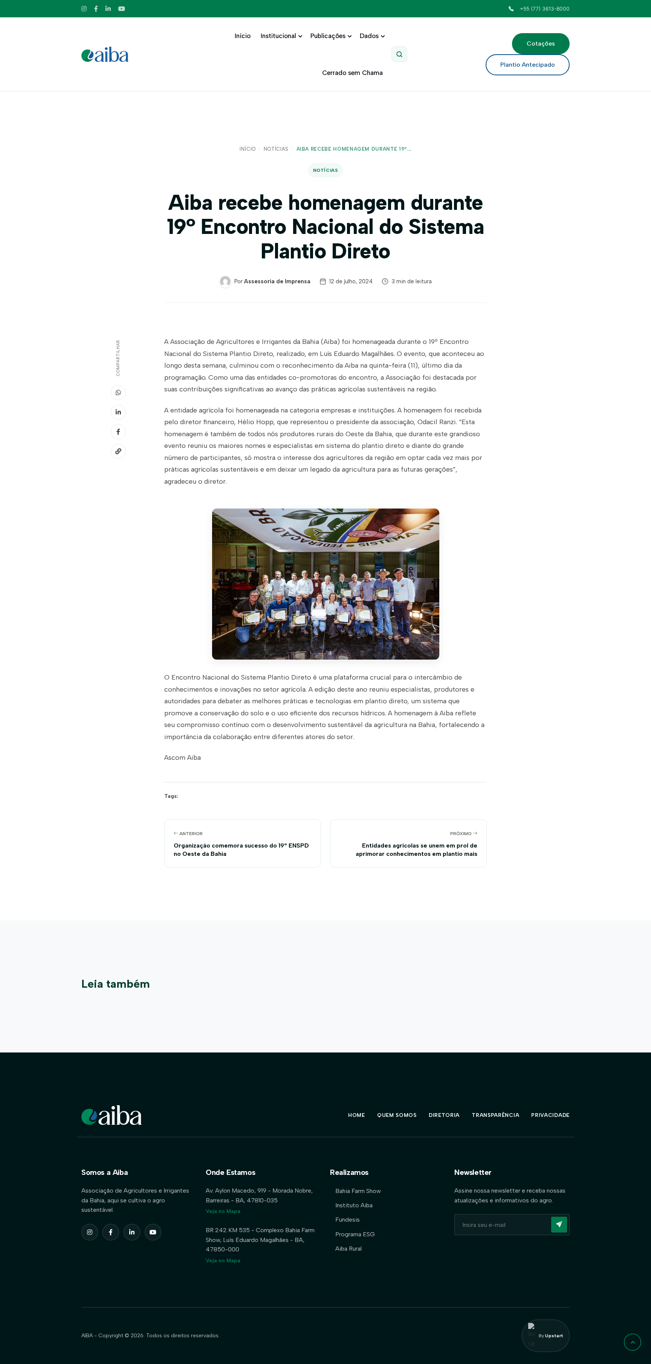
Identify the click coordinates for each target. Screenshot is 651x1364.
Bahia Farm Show (358, 1190)
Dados (369, 36)
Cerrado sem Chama (352, 72)
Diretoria (444, 1115)
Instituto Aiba (354, 1205)
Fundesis (347, 1219)
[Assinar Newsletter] (559, 1225)
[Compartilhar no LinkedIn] (118, 412)
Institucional (278, 36)
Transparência (495, 1115)
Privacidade (550, 1115)
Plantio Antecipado (527, 64)
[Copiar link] (118, 451)
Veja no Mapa (223, 1211)
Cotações (541, 43)
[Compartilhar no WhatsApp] (118, 392)
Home (356, 1115)
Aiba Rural (348, 1248)
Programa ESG (355, 1234)
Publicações (327, 36)
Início (243, 36)
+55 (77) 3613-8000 (545, 9)
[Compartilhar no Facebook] (118, 431)
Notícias (276, 149)
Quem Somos (397, 1115)
